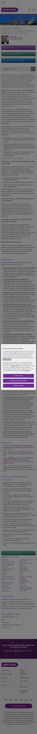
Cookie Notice (26, 370)
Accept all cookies (18, 385)
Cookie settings (18, 375)
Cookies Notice (7, 359)
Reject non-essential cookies (18, 380)
